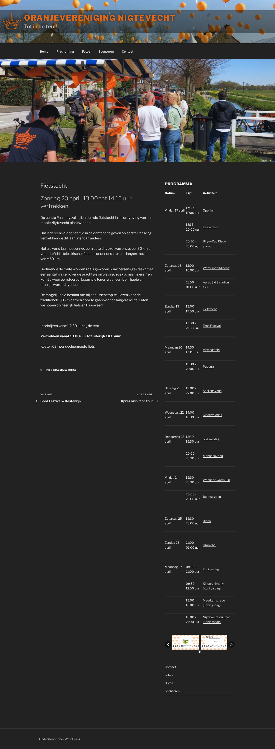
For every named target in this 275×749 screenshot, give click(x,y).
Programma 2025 (61, 369)
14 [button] (224, 646)
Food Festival (212, 325)
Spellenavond (212, 391)
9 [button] (205, 646)
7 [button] (197, 646)
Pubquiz (208, 366)
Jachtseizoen (212, 496)
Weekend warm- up (216, 480)
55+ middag (211, 439)
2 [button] (178, 646)
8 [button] (201, 646)
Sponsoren (106, 51)
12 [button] (217, 646)
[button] (168, 644)
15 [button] (199, 652)
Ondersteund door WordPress (59, 739)
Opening (208, 210)
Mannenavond (213, 456)
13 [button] (221, 646)
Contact (127, 51)
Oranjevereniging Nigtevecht (100, 18)
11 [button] (213, 646)
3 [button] (182, 646)
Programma (65, 51)
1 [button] (174, 646)
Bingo (207, 521)
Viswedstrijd (211, 350)
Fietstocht (210, 309)
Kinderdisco (211, 227)
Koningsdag (211, 569)
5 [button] (190, 646)
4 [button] (186, 646)
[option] (185, 642)
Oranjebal (209, 545)
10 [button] (209, 646)
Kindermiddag (212, 415)
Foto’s (86, 51)
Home (44, 51)
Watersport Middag (216, 268)
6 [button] (193, 646)
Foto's (169, 675)
